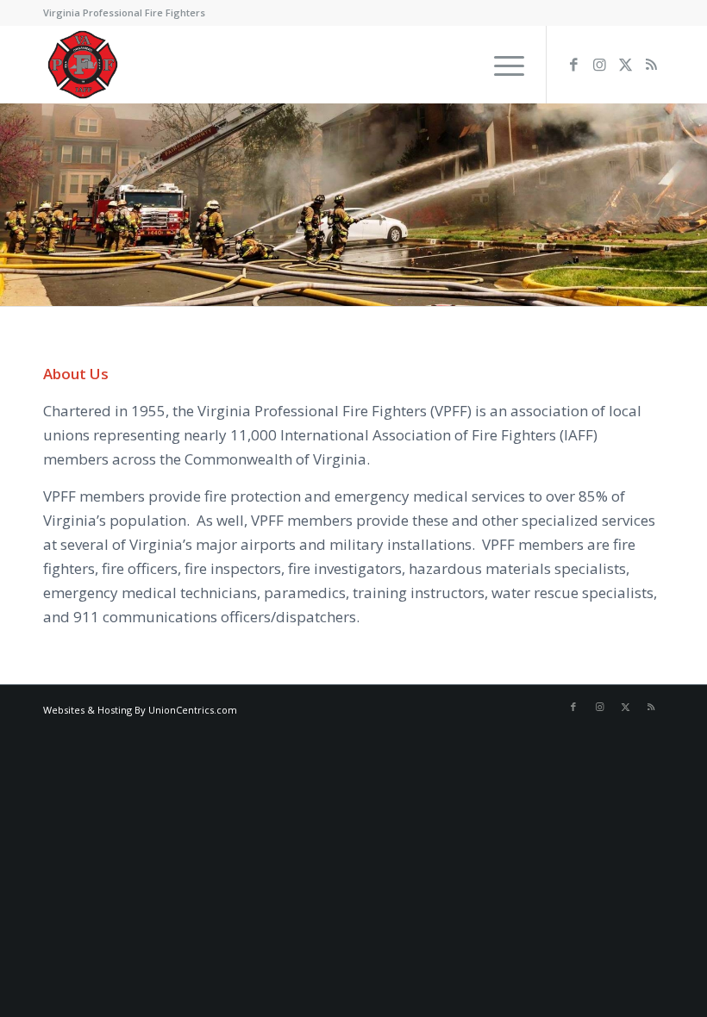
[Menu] (500, 64)
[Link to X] (625, 65)
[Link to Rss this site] (651, 65)
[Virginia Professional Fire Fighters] (82, 64)
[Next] (692, 205)
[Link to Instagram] (599, 65)
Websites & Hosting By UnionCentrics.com (140, 709)
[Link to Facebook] (573, 65)
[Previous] (15, 205)
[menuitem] (460, 64)
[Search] (460, 64)
